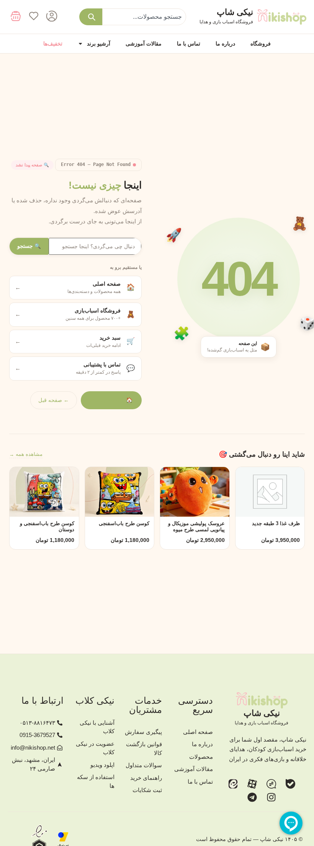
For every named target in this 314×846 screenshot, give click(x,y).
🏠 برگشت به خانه (111, 400)
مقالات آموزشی (144, 44)
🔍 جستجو (29, 246)
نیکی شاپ (235, 12)
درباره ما (225, 44)
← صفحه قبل (53, 400)
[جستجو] (90, 16)
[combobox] (144, 16)
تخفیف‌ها (52, 44)
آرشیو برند (98, 44)
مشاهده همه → (26, 454)
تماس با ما (188, 44)
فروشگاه (260, 44)
